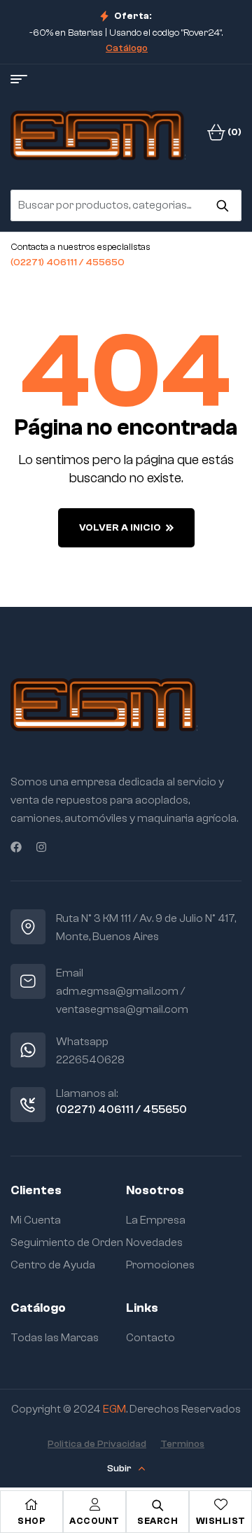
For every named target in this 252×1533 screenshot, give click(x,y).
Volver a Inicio (120, 527)
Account (94, 1521)
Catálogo (127, 48)
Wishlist (221, 1521)
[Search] (222, 205)
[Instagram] (41, 847)
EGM (114, 1409)
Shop (32, 1521)
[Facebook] (16, 847)
